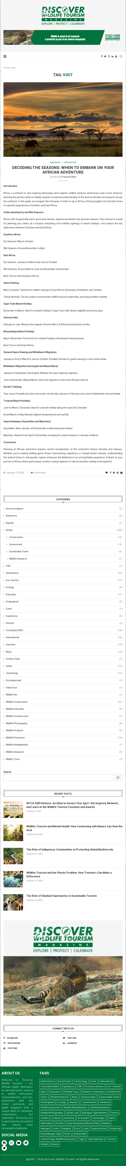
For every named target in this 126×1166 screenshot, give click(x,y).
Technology (64, 673)
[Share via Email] (121, 472)
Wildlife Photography (64, 723)
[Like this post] (106, 472)
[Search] (118, 777)
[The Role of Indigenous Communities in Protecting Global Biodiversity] (13, 856)
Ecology (64, 587)
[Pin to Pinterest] (118, 472)
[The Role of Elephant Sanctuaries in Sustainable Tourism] (13, 902)
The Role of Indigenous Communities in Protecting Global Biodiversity (69, 849)
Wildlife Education (64, 709)
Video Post (64, 687)
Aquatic (64, 523)
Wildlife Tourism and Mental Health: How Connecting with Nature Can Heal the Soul (74, 828)
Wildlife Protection (64, 737)
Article (64, 530)
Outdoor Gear (64, 659)
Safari (64, 666)
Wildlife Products (64, 730)
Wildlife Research (65, 558)
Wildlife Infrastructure (64, 716)
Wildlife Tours (64, 759)
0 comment (40, 472)
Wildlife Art (64, 694)
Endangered (64, 601)
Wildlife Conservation (64, 702)
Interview (64, 644)
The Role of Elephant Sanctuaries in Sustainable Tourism (61, 895)
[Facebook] (102, 56)
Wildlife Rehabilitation (64, 744)
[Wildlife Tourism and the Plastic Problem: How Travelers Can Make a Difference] (13, 879)
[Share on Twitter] (114, 472)
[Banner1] (63, 968)
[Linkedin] (113, 56)
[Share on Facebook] (110, 472)
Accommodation (64, 508)
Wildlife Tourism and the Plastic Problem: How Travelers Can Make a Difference (69, 874)
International (70, 162)
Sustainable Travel (65, 551)
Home (6, 67)
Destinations (64, 573)
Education (64, 594)
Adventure (64, 515)
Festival (64, 623)
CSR (64, 566)
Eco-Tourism (64, 580)
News (64, 651)
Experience (55, 162)
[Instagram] (109, 56)
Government (65, 544)
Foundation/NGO (64, 630)
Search (7, 772)
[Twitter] (105, 56)
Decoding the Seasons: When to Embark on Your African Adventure (63, 170)
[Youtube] (116, 56)
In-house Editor (68, 177)
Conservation (65, 537)
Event (64, 608)
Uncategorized (64, 680)
